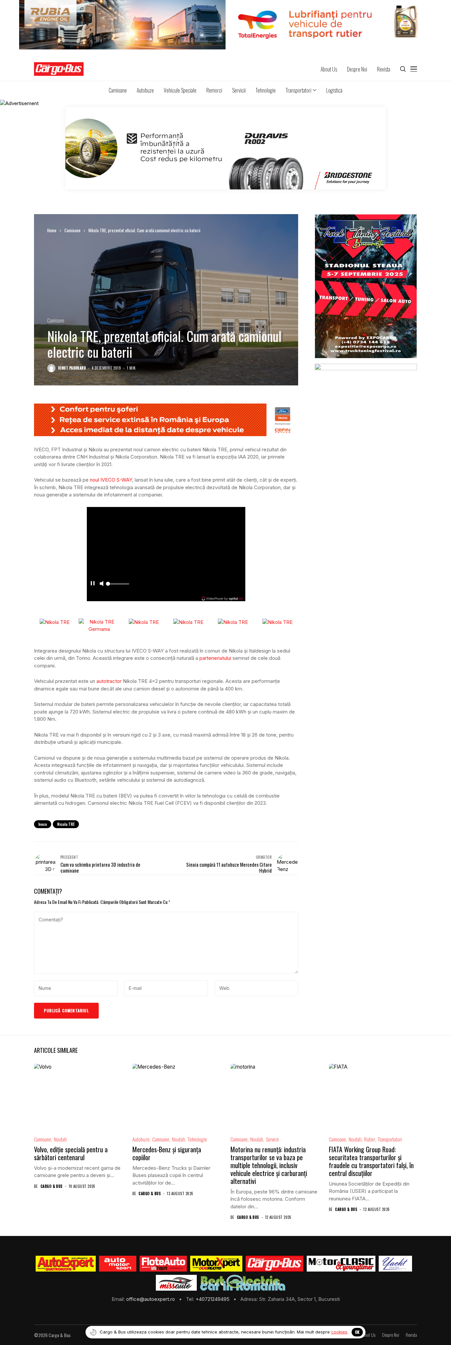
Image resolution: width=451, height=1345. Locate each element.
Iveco (42, 824)
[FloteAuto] (163, 1264)
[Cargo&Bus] (274, 1264)
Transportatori (390, 1139)
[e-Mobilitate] (242, 1283)
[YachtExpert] (395, 1264)
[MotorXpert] (216, 1264)
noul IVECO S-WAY (111, 480)
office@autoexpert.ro (151, 1299)
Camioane (72, 230)
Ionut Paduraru (72, 368)
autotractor (108, 681)
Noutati (60, 1139)
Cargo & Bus (52, 1186)
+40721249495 (213, 1299)
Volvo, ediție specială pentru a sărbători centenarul (71, 1153)
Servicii (272, 1139)
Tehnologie (197, 1139)
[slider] (117, 589)
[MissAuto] (176, 1283)
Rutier (369, 1139)
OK (357, 1332)
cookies (339, 1331)
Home (51, 230)
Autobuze (141, 1139)
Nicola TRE (66, 824)
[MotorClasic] (341, 1264)
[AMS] (118, 1264)
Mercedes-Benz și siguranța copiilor (166, 1153)
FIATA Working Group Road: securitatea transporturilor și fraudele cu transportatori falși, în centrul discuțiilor (371, 1161)
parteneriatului (215, 658)
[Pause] (92, 588)
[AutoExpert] (66, 1264)
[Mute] (101, 588)
